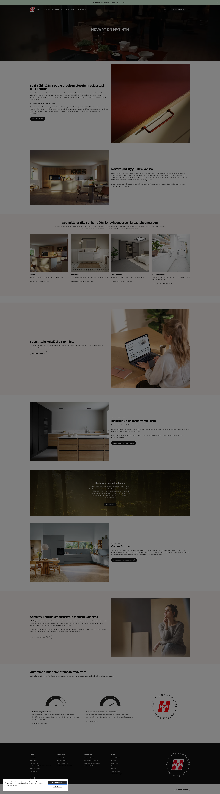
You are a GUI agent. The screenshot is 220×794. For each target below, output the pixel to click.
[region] (35, 785)
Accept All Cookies (57, 782)
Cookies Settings (57, 787)
